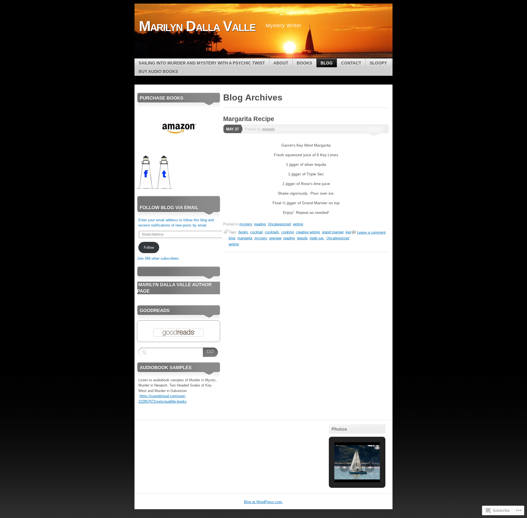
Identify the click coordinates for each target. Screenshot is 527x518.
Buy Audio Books (158, 71)
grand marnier (332, 232)
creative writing (308, 232)
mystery (245, 224)
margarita (244, 238)
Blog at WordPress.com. (263, 502)
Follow (149, 247)
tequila (302, 238)
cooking (287, 232)
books (243, 232)
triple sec (317, 238)
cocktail (256, 232)
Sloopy (378, 63)
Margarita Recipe (248, 118)
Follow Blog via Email (169, 207)
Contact (351, 63)
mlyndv (268, 129)
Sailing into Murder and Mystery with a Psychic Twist (202, 63)
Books (304, 63)
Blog (327, 63)
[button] (344, 467)
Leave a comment (371, 232)
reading (260, 224)
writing (298, 224)
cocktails (272, 232)
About (280, 63)
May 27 (232, 129)
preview (275, 238)
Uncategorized (279, 224)
